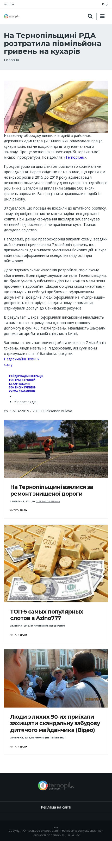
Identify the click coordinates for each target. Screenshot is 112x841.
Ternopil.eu (74, 157)
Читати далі (18, 510)
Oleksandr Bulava (48, 501)
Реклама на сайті (56, 807)
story (8, 364)
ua (5, 4)
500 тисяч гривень (22, 387)
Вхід (105, 4)
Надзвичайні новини (22, 358)
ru (12, 4)
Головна (11, 59)
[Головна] (12, 16)
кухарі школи (19, 384)
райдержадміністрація (26, 376)
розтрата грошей (22, 380)
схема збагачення (22, 391)
